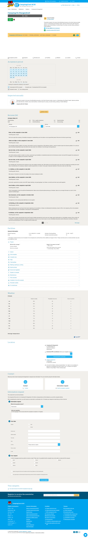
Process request (44, 480)
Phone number (13, 448)
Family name (13, 431)
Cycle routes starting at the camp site (53, 523)
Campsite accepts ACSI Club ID (53, 30)
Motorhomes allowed (50, 515)
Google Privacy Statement (30, 532)
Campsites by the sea (69, 508)
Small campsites (68, 510)
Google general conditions (39, 532)
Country (12, 444)
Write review (51, 19)
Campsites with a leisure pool (71, 514)
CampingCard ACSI (18, 503)
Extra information (30, 526)
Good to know (29, 512)
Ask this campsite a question (63, 388)
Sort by (46, 124)
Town (12, 441)
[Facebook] (74, 532)
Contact (26, 388)
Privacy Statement (30, 524)
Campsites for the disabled (70, 515)
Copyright (28, 523)
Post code (12, 437)
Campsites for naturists (70, 517)
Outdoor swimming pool (51, 508)
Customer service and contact (32, 510)
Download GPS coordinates (59, 356)
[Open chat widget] (85, 535)
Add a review (44, 111)
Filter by (10, 124)
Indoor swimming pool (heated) (52, 510)
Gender (12, 424)
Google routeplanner (51, 359)
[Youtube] (79, 532)
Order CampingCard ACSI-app (32, 515)
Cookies (29, 531)
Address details (13, 434)
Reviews (28, 519)
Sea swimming (49, 519)
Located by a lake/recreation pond (53, 521)
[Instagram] (77, 532)
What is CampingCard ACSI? (32, 508)
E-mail (12, 451)
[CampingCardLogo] (10, 3)
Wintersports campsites (70, 519)
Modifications (29, 521)
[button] (44, 242)
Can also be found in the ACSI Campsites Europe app (20, 488)
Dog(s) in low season (50, 517)
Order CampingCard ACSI (31, 514)
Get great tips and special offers (14, 496)
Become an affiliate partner (32, 517)
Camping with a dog (69, 512)
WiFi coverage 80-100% (51, 512)
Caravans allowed (50, 514)
